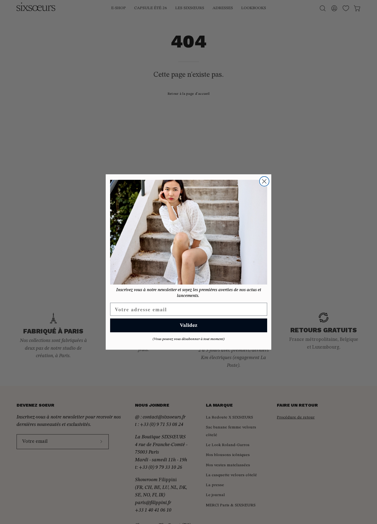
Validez (188, 325)
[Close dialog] (264, 181)
